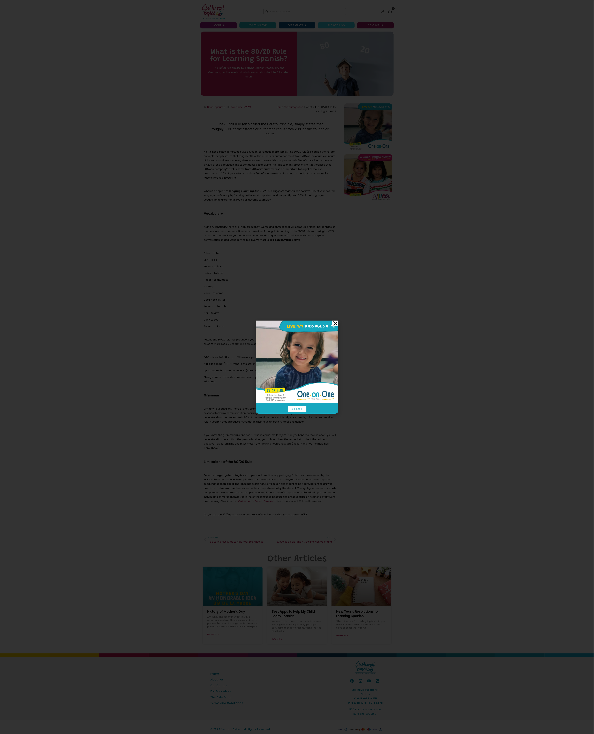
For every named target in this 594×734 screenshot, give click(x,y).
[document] (297, 367)
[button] (335, 323)
